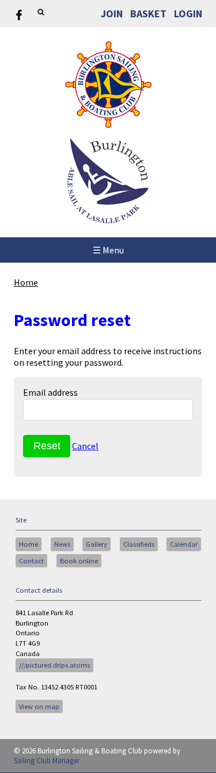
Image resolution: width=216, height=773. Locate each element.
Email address (50, 392)
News (62, 544)
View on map (39, 706)
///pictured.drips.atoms (54, 665)
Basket (148, 13)
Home (26, 282)
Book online (79, 560)
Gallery (96, 544)
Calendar (184, 544)
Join (112, 13)
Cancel (85, 446)
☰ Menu (108, 250)
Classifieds (138, 544)
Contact (31, 560)
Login (188, 13)
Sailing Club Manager (46, 761)
